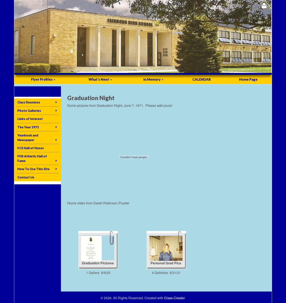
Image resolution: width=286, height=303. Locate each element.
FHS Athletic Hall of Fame (32, 158)
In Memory (152, 79)
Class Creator (174, 298)
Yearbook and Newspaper (27, 137)
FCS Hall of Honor (30, 148)
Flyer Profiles (42, 79)
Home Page (248, 79)
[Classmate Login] (264, 5)
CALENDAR (201, 79)
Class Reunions (28, 102)
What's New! (99, 79)
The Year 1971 (28, 127)
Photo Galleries (29, 110)
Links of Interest (30, 119)
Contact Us (25, 177)
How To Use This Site (33, 169)
